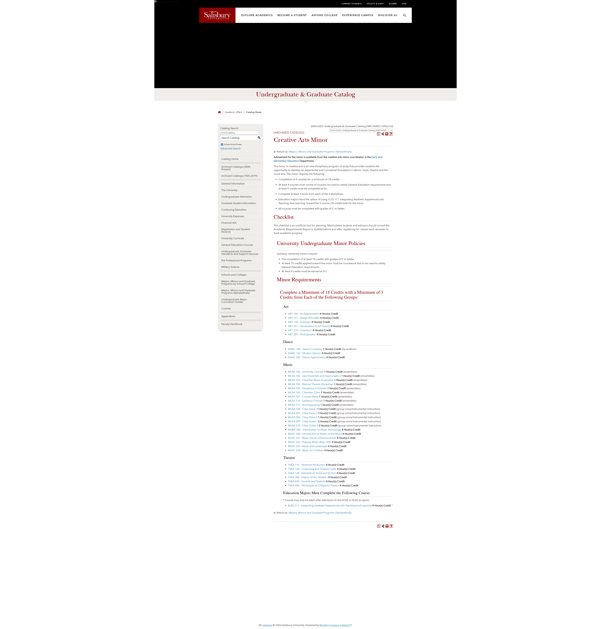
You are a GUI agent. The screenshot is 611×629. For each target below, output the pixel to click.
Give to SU (315, 587)
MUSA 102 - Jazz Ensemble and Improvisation (314, 375)
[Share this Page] (382, 134)
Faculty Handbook (231, 324)
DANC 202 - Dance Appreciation (307, 357)
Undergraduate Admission (236, 196)
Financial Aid (228, 222)
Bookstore (316, 597)
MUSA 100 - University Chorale (305, 371)
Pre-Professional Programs (236, 260)
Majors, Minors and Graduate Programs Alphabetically (238, 291)
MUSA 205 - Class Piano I (302, 413)
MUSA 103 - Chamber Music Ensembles (311, 380)
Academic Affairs (233, 112)
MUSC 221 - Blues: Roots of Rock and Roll (312, 437)
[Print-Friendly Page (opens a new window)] (387, 134)
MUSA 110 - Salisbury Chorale (305, 400)
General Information (233, 183)
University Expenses (232, 216)
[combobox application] (352, 126)
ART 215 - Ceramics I (300, 330)
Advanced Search (230, 148)
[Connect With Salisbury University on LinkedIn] (368, 588)
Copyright (342, 615)
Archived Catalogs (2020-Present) (236, 168)
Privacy (274, 615)
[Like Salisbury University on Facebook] (357, 588)
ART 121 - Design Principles (304, 317)
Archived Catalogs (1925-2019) (239, 175)
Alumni (393, 4)
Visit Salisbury (243, 550)
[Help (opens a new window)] (391, 134)
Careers (313, 592)
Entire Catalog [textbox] (228, 133)
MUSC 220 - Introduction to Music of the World (315, 433)
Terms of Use (321, 615)
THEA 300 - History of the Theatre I (308, 477)
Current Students (351, 4)
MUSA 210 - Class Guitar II (303, 425)
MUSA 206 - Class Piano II (302, 417)
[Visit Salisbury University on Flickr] (374, 588)
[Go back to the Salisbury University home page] (219, 112)
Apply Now (305, 550)
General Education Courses (237, 244)
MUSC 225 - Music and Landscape (307, 446)
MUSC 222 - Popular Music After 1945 (309, 442)
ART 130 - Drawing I (299, 321)
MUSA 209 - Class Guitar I (302, 421)
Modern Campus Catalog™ (336, 625)
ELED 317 (333, 199)
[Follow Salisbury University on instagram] (386, 588)
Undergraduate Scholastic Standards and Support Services (239, 252)
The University (229, 190)
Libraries (268, 597)
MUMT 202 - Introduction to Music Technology (314, 429)
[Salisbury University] (217, 15)
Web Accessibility (296, 615)
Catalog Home (253, 112)
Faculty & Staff (375, 4)
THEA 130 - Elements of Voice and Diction (312, 473)
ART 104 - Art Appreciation (303, 313)
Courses (226, 308)
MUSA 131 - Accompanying (304, 404)
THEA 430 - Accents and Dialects (306, 481)
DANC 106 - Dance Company (305, 349)
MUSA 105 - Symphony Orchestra (307, 388)
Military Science (230, 266)
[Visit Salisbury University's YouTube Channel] (380, 588)
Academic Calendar (275, 592)
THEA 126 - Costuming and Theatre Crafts (312, 468)
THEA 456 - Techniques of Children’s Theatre (313, 485)
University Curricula (232, 238)
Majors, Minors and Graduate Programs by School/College (238, 282)
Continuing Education (233, 209)
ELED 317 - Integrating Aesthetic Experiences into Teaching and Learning (330, 505)
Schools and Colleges (233, 274)
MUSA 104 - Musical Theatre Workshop (310, 384)
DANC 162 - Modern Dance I (304, 353)
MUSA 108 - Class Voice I (302, 408)
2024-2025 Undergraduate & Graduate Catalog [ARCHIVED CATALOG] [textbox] (352, 126)
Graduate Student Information (238, 203)
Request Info (367, 550)
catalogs (267, 625)
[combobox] (361, 130)
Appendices (228, 316)
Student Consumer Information (375, 615)
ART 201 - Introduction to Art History (309, 326)
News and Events (274, 587)
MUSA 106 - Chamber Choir (304, 392)
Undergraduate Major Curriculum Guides (234, 300)
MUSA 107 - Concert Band (303, 396)
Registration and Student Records (235, 230)
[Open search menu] (405, 15)
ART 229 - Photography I (302, 334)
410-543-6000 (223, 596)
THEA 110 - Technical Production (306, 464)
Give (404, 4)
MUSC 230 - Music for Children (306, 450)
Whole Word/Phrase (233, 144)
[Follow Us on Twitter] (362, 588)
